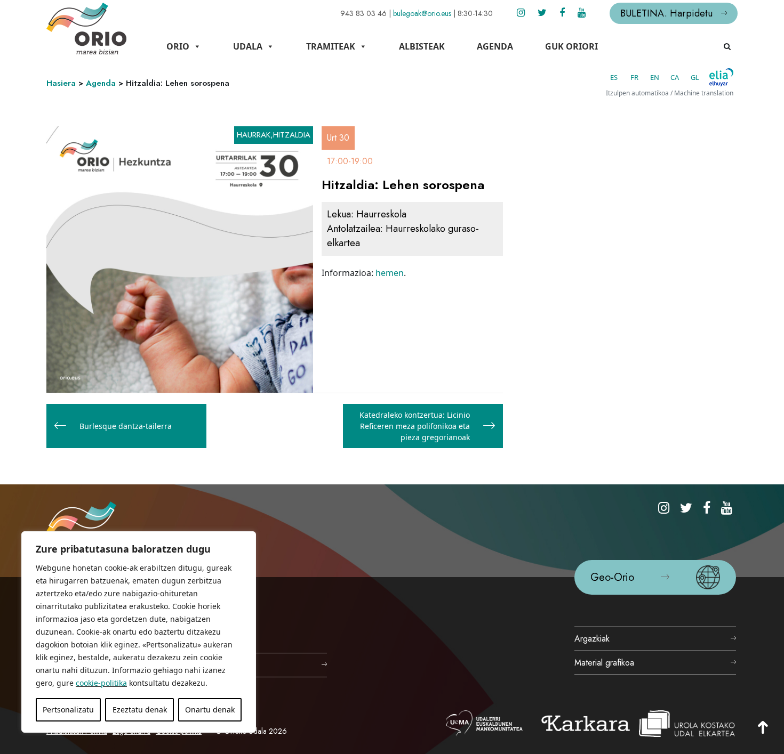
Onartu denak (210, 709)
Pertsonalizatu (68, 709)
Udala (247, 46)
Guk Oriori (571, 46)
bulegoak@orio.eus (422, 13)
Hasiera (61, 83)
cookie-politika (101, 683)
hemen (389, 273)
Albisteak (422, 46)
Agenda (495, 46)
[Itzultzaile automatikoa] (721, 77)
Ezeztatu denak (140, 709)
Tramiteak (330, 46)
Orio (177, 46)
